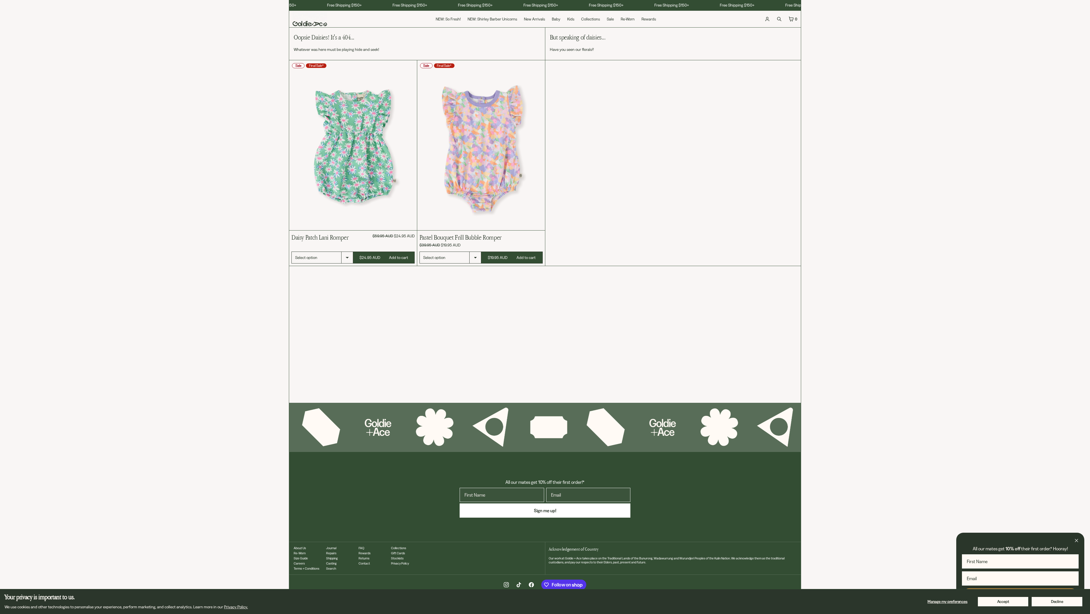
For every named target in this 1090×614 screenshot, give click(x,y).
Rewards (648, 19)
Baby (556, 19)
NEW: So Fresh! (448, 19)
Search (331, 569)
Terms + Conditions (306, 569)
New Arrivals (534, 19)
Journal (331, 548)
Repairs (331, 553)
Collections (590, 19)
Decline (1057, 601)
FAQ (361, 548)
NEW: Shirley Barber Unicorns (492, 19)
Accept (1003, 601)
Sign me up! (545, 510)
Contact (364, 563)
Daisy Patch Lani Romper (319, 237)
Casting (331, 563)
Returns (364, 558)
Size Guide (301, 558)
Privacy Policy (400, 563)
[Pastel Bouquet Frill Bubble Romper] (481, 145)
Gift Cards (398, 553)
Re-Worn (628, 19)
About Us (300, 548)
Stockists (397, 558)
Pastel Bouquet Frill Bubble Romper (460, 237)
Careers (299, 563)
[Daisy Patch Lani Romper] (353, 145)
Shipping (332, 558)
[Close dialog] (1076, 540)
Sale (610, 19)
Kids (570, 19)
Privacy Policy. (236, 606)
